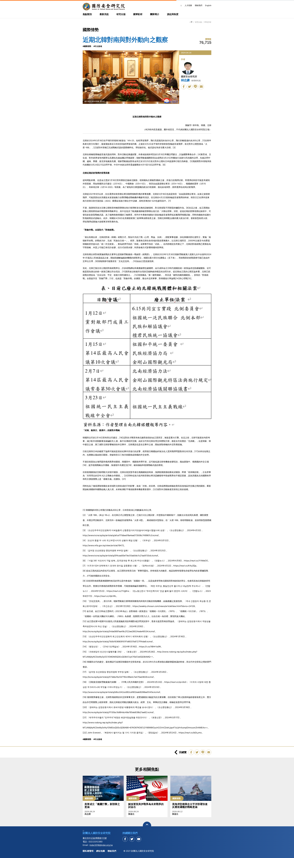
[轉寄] (201, 86)
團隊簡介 (154, 14)
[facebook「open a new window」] (183, 86)
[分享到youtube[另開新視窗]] (138, 839)
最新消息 (104, 14)
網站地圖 (100, 851)
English (208, 5)
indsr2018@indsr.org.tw (101, 845)
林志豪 (185, 80)
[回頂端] (147, 826)
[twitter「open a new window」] (189, 86)
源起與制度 (172, 14)
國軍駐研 (137, 14)
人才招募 (188, 5)
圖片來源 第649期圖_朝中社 (94, 101)
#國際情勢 (87, 46)
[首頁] (191, 22)
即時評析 (207, 22)
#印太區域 (97, 46)
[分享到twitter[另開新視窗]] (131, 839)
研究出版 (121, 14)
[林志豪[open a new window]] (188, 68)
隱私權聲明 (88, 851)
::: (181, 5)
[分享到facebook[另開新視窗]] (125, 839)
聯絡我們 (198, 5)
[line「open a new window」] (195, 86)
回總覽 (183, 752)
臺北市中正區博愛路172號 (95, 838)
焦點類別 (87, 14)
